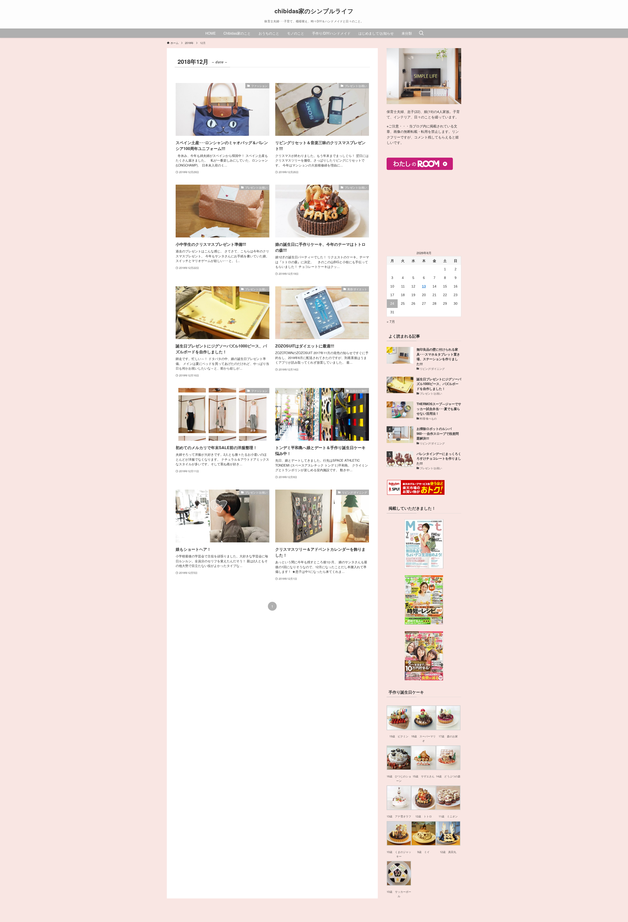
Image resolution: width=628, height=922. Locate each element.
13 (424, 286)
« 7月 (391, 321)
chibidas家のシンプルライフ (314, 11)
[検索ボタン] (421, 33)
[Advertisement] (424, 210)
